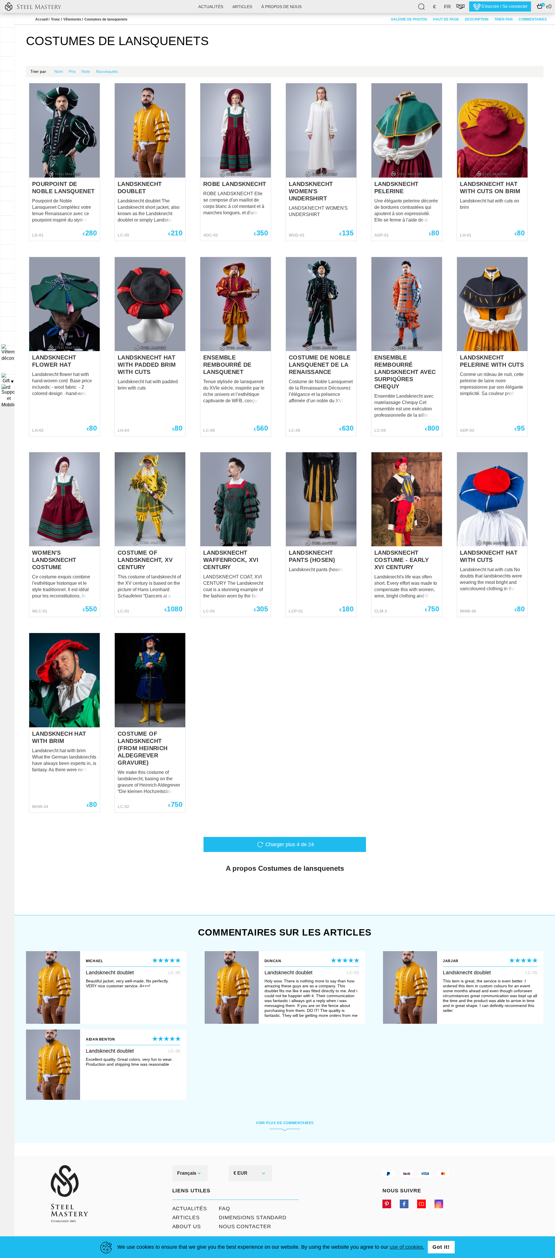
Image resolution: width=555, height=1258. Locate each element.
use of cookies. (407, 1247)
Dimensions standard (252, 1217)
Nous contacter (245, 1226)
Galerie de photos (409, 19)
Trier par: (38, 71)
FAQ (224, 1208)
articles (242, 6)
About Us (186, 1226)
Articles (186, 1217)
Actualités (210, 6)
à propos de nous (281, 6)
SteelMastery (33, 6)
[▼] (7, 353)
